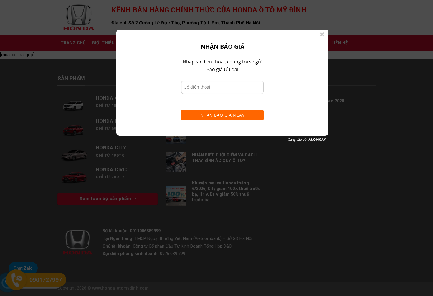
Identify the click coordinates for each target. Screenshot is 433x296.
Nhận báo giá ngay (222, 115)
